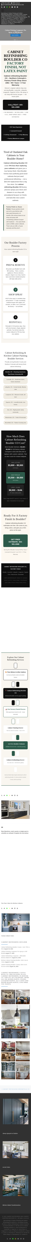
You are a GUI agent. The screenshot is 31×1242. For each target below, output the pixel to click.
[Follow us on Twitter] (4, 7)
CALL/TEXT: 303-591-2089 (15, 106)
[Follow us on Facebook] (7, 7)
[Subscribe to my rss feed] (1, 7)
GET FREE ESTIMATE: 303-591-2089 (15, 541)
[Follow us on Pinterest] (17, 7)
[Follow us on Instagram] (9, 7)
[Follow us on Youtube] (12, 7)
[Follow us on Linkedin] (14, 7)
